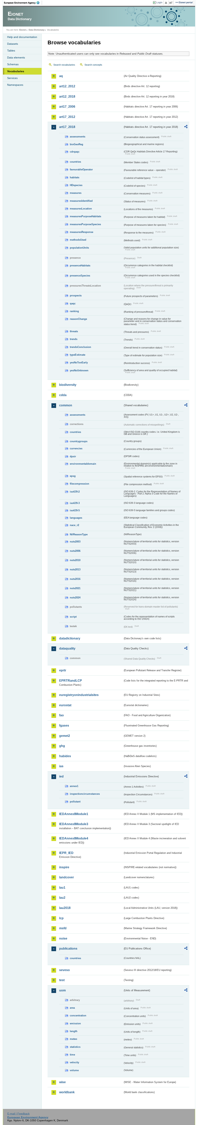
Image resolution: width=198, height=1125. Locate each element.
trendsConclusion (80, 347)
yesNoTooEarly (79, 362)
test (62, 980)
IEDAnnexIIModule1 (73, 814)
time (72, 1054)
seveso (64, 970)
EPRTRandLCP (70, 680)
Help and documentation (22, 37)
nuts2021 (75, 588)
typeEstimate (77, 354)
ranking (74, 311)
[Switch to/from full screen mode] (171, 3)
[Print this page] (166, 3)
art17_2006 (67, 106)
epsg (73, 476)
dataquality (67, 648)
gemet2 (64, 735)
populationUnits (79, 247)
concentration (78, 1015)
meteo (73, 1038)
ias (61, 766)
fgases (64, 725)
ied (61, 776)
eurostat (65, 705)
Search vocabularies (64, 65)
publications (68, 948)
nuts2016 (75, 579)
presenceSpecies (80, 275)
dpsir (73, 456)
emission (75, 1023)
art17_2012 (67, 116)
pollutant (75, 801)
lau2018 (65, 908)
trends (73, 339)
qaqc (73, 303)
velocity (74, 1062)
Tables (11, 50)
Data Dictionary (36, 30)
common (65, 405)
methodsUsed (78, 239)
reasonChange (78, 319)
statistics (75, 1046)
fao (61, 715)
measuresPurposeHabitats (85, 216)
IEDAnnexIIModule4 (73, 838)
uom (62, 990)
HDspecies (76, 185)
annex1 (74, 786)
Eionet (22, 30)
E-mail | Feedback (18, 1113)
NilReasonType (79, 534)
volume (74, 1070)
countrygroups (78, 441)
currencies (76, 448)
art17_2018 (67, 127)
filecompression (79, 483)
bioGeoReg (76, 144)
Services (12, 78)
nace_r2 (74, 525)
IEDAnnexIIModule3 (73, 824)
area (72, 1007)
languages (76, 517)
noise (63, 938)
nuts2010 (75, 560)
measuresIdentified (81, 200)
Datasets (12, 43)
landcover (66, 877)
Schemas (13, 64)
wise (62, 1082)
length (73, 1031)
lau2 (62, 897)
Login (159, 2)
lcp (61, 918)
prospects (76, 295)
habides (65, 756)
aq (61, 76)
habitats (74, 177)
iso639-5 (75, 510)
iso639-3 (75, 503)
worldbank (67, 1092)
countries (75, 161)
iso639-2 (75, 491)
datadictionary (69, 638)
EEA (23, 3)
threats (74, 331)
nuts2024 (75, 597)
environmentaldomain (83, 463)
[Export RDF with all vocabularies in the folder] (185, 127)
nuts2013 (75, 569)
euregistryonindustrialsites (79, 695)
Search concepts (93, 65)
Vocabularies (15, 71)
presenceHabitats (80, 265)
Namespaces (15, 84)
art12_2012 (67, 86)
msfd (63, 928)
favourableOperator (81, 169)
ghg (62, 745)
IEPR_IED (66, 853)
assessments (77, 136)
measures (75, 192)
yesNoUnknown (79, 370)
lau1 (62, 887)
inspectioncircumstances (85, 793)
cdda (63, 395)
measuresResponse (81, 232)
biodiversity (67, 384)
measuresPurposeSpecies (85, 224)
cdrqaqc (74, 151)
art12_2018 (67, 96)
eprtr (62, 670)
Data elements (16, 57)
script (73, 616)
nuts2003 (75, 541)
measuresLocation (81, 208)
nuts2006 (75, 550)
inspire (64, 867)
